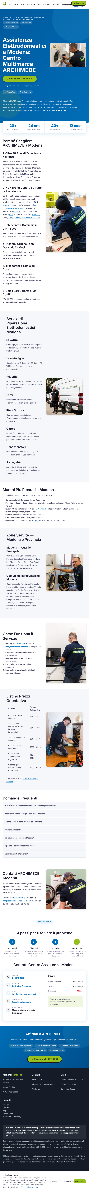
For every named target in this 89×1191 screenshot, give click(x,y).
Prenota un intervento (21, 1002)
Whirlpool (42, 509)
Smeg (10, 218)
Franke (17, 218)
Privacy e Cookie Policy (12, 1117)
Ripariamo (12, 4)
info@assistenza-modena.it (17, 647)
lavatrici (68, 104)
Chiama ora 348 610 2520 (21, 79)
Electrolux (17, 211)
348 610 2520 (18, 978)
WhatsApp (11, 92)
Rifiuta (54, 1181)
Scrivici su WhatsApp (21, 986)
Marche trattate (27, 4)
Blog (39, 4)
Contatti (56, 4)
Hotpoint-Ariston (10, 208)
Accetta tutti (79, 1181)
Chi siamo (47, 4)
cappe (42, 107)
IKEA (37, 520)
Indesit (37, 205)
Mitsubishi (25, 218)
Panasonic (35, 218)
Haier (11, 214)
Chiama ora (79, 3)
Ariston (21, 208)
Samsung (36, 214)
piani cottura (33, 107)
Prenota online (67, 4)
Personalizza (66, 1181)
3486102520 (61, 110)
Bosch (6, 205)
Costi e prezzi (8, 1114)
